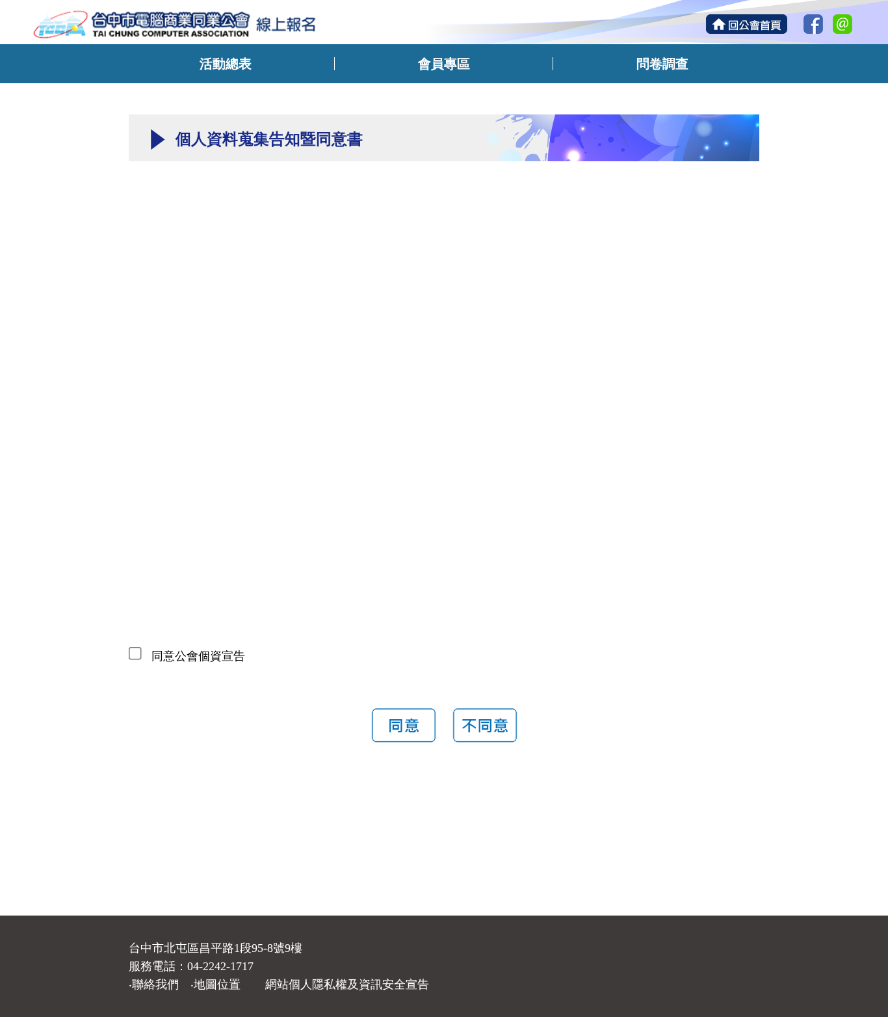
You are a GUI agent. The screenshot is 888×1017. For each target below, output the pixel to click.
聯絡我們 (155, 984)
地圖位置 (217, 984)
